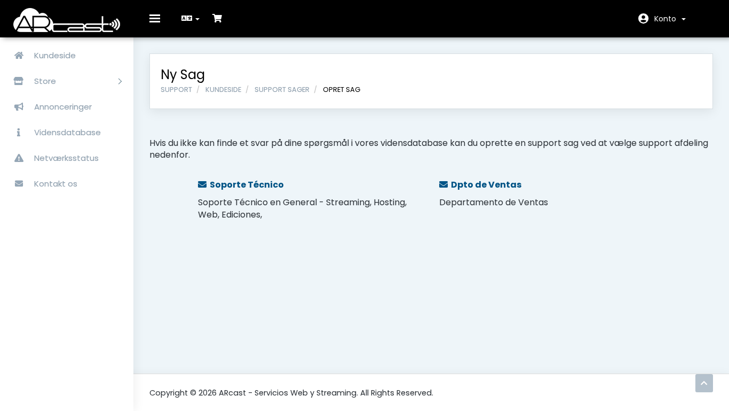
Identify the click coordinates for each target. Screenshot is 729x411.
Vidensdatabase (66, 132)
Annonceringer (62, 106)
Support (176, 89)
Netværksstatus (65, 158)
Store (46, 81)
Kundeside (54, 55)
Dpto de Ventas (484, 185)
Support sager (282, 89)
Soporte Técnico (245, 185)
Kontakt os (54, 183)
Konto (667, 18)
